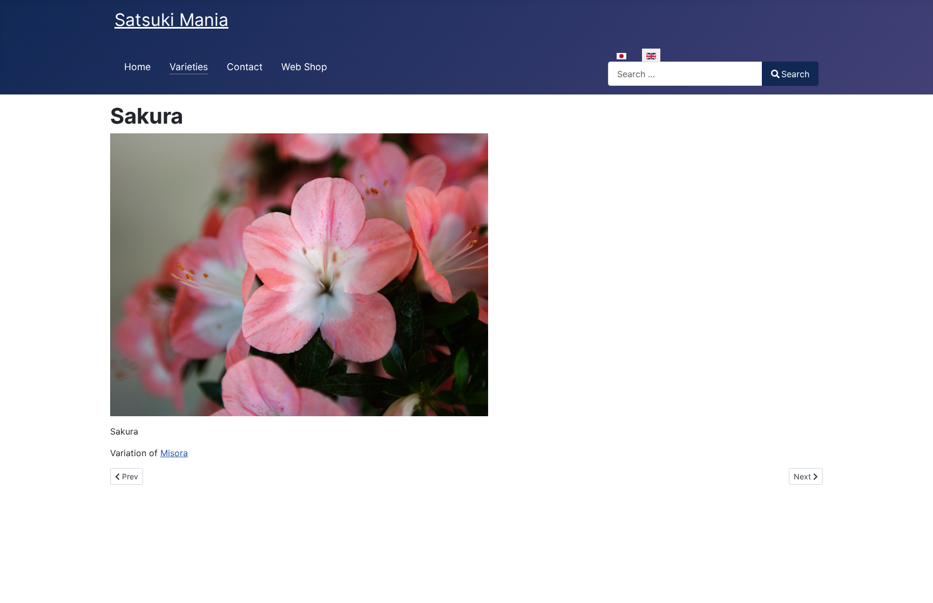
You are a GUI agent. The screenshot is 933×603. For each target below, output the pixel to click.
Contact (244, 66)
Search (795, 74)
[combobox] (685, 74)
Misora (174, 453)
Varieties (189, 66)
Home (137, 66)
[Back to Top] (914, 583)
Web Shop (304, 66)
